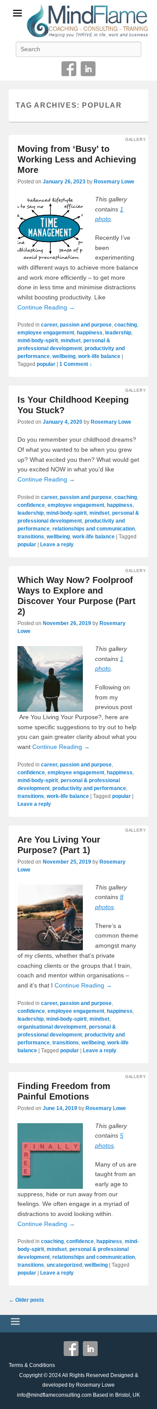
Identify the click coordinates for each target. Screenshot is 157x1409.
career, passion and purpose (76, 325)
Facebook (68, 68)
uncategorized (64, 1265)
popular (46, 364)
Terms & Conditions (32, 1365)
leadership (118, 333)
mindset (71, 340)
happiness (89, 333)
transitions (30, 537)
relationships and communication (93, 529)
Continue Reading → (46, 307)
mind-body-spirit (37, 340)
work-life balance (99, 356)
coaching (125, 325)
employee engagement (45, 333)
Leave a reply (57, 544)
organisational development (51, 1027)
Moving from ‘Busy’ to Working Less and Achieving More (76, 159)
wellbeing (63, 356)
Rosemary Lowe (114, 182)
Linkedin (88, 68)
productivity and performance (89, 788)
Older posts (26, 1300)
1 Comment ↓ (75, 364)
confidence (31, 505)
